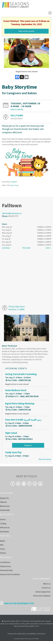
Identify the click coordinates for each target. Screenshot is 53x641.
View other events (26, 31)
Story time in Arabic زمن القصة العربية (23, 419)
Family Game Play (13, 452)
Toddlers (14, 182)
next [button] (48, 248)
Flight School (11, 432)
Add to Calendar (17, 109)
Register (28, 445)
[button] (50, 13)
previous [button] (6, 248)
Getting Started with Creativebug (21, 374)
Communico (41, 634)
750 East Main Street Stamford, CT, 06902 (16, 307)
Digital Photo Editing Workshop (19, 403)
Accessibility (31, 634)
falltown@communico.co (12, 213)
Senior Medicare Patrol (15, 390)
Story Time (14, 185)
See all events (45, 459)
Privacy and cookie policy (17, 634)
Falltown (17, 115)
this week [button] (26, 248)
